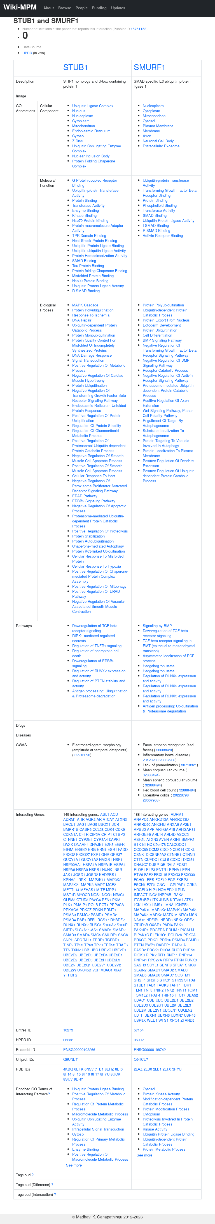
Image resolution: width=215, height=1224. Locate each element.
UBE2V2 (114, 965)
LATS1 (187, 899)
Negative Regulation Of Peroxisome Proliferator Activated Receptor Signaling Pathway (99, 485)
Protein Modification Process (166, 1109)
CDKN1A (70, 834)
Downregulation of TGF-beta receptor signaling (94, 628)
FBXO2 (69, 854)
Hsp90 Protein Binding (90, 280)
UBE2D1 (119, 949)
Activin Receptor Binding (163, 235)
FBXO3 (174, 874)
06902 (139, 1039)
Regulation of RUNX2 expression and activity (98, 673)
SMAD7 (167, 975)
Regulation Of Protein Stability (96, 425)
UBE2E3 (85, 960)
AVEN (164, 839)
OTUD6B (141, 924)
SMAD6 (154, 975)
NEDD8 (166, 919)
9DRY (78, 1079)
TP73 (98, 944)
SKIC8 (190, 965)
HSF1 (117, 859)
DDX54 (188, 859)
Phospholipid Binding (160, 205)
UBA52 (192, 995)
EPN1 (187, 869)
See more (74, 1165)
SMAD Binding (84, 260)
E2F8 (109, 844)
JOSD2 (92, 874)
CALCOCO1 (176, 844)
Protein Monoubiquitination (93, 335)
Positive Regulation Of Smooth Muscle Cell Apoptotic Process (97, 468)
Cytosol (78, 135)
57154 (139, 1030)
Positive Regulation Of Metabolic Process (98, 368)
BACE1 (69, 824)
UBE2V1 (99, 965)
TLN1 (138, 990)
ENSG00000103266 (79, 1049)
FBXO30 (188, 874)
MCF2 (111, 884)
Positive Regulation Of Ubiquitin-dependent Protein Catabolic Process (169, 475)
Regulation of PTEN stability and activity (98, 683)
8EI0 (119, 1069)
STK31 (165, 980)
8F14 (67, 1074)
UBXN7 (177, 1015)
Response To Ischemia (90, 315)
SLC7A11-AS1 (86, 929)
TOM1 (192, 990)
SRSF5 (152, 980)
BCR (115, 824)
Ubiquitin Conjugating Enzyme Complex (96, 148)
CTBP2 (119, 834)
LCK (137, 904)
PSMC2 (83, 914)
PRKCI (153, 939)
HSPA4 (119, 864)
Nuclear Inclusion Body (91, 156)
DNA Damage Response (92, 355)
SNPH (68, 939)
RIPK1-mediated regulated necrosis (93, 638)
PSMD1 (97, 914)
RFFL (91, 919)
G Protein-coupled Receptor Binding (94, 182)
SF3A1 (178, 965)
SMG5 (96, 934)
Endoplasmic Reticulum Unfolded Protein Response (99, 408)
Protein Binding (84, 200)
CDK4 (109, 829)
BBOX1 (104, 824)
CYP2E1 (86, 839)
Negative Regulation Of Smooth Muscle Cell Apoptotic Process (97, 458)
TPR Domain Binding (89, 235)
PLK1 (67, 904)
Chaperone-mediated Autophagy (98, 546)
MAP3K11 (97, 879)
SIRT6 (68, 929)
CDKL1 (191, 849)
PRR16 (165, 939)
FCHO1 (140, 879)
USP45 (189, 1015)
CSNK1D (141, 854)
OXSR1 (155, 924)
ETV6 (138, 874)
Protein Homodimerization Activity (99, 255)
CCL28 (98, 829)
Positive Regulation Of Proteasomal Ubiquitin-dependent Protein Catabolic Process (99, 445)
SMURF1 (150, 66)
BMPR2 (188, 839)
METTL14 (71, 889)
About (48, 7)
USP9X (140, 1020)
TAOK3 (163, 985)
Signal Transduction (88, 360)
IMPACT (141, 894)
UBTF (138, 1015)
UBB (85, 949)
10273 (68, 1030)
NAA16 (139, 919)
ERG (92, 849)
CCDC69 (141, 849)
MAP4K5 (141, 914)
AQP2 (90, 819)
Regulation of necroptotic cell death (95, 653)
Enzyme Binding (85, 210)
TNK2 (169, 990)
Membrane (151, 130)
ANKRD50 (142, 824)
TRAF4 (154, 995)
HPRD (27, 52)
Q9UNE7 (70, 1059)
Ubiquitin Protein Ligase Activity (98, 285)
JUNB (164, 899)
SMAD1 (105, 929)
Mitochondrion (83, 125)
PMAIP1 (80, 904)
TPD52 (109, 944)
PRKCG (140, 939)
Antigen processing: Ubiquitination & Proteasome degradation (99, 693)
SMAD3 (69, 934)
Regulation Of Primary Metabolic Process (98, 1141)
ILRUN (180, 889)
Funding (99, 7)
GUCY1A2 (89, 859)
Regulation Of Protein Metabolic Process (98, 1106)
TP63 (88, 944)
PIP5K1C (141, 934)
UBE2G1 (156, 1005)
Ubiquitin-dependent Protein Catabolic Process (94, 327)
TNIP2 (158, 990)
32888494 (150, 774)
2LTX (167, 1069)
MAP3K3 (174, 909)
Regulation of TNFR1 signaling (96, 645)
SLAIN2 (140, 970)
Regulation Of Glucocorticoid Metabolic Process (95, 433)
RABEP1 (163, 944)
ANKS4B (158, 824)
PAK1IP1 (141, 929)
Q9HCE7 (141, 1059)
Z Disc (77, 140)
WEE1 (152, 1020)
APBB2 (140, 829)
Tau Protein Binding (88, 265)
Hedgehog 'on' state (158, 665)
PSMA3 (69, 914)
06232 (68, 1039)
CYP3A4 (101, 839)
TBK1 (186, 985)
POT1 (103, 904)
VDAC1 (107, 970)
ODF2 (189, 919)
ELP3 (150, 869)
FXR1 (95, 854)
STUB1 (75, 66)
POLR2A (175, 934)
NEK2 (178, 919)
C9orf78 (159, 844)
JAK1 (67, 874)
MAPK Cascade (85, 305)
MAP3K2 (114, 879)
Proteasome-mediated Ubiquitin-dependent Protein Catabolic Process (98, 521)
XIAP (118, 970)
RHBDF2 (117, 919)
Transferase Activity (88, 205)
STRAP (190, 980)
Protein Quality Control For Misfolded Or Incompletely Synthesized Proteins (93, 345)
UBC (94, 949)
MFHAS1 (87, 889)
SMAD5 (140, 975)
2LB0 (148, 1069)
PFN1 (106, 899)
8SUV (68, 1079)
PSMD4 (69, 919)
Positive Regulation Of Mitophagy (99, 586)
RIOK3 (139, 954)
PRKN (98, 909)
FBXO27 (83, 854)
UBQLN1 (170, 1010)
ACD (114, 814)
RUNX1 (69, 924)
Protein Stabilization (88, 536)
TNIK (148, 990)
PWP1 (150, 944)
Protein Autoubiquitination (93, 541)
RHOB (177, 949)
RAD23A (179, 944)
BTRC (147, 844)
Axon (147, 135)
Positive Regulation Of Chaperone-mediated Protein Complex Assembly (100, 576)
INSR (117, 869)
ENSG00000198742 (150, 1049)
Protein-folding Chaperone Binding (99, 270)
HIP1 (153, 889)
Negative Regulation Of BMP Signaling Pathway (166, 362)
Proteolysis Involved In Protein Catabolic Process (168, 1121)
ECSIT (181, 864)
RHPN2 (189, 949)
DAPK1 (115, 839)
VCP (96, 970)
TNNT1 (180, 990)
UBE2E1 (116, 954)
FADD (123, 849)
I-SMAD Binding (156, 225)
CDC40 (166, 849)
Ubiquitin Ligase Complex (92, 105)
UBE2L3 (113, 960)
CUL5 (164, 859)
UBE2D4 (101, 954)
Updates (118, 7)
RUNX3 (191, 960)
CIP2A (95, 834)
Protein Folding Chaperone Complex (93, 163)
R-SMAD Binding (86, 290)
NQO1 (107, 894)
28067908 (167, 759)
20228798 (181, 795)
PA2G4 (95, 899)
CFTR (83, 834)
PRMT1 (110, 909)
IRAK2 (177, 894)
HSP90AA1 (72, 864)
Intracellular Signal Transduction (98, 1129)
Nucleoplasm (82, 115)
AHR (81, 819)
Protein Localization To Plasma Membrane (168, 453)
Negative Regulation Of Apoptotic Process (99, 508)
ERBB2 (81, 849)
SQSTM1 (182, 975)
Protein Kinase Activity (161, 1093)
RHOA (165, 949)
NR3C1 (119, 894)
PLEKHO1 (158, 934)
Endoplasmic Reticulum (91, 130)
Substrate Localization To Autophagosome (163, 433)
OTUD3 (82, 899)
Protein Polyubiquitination (92, 310)
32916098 (82, 754)
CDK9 (120, 829)
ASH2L (139, 839)
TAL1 (87, 939)
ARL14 (157, 834)
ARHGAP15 (165, 829)
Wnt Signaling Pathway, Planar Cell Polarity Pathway (168, 413)
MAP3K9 (190, 909)
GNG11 (163, 884)
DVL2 (171, 864)
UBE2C (105, 949)
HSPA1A (90, 864)
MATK (168, 914)
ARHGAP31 (185, 829)
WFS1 (163, 1020)
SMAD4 (83, 934)
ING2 (153, 894)
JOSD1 (79, 874)
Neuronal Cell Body (158, 140)
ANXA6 (173, 824)
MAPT (100, 884)
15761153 (138, 28)
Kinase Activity (155, 1129)
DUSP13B (157, 864)
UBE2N (69, 965)
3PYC (176, 1069)
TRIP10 (167, 995)
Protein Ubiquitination (89, 385)
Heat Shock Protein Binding (94, 240)
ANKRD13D (179, 819)
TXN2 (76, 949)
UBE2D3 (85, 954)
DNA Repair (81, 320)
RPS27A (155, 960)
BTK (137, 844)
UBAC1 (140, 1000)
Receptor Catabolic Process (165, 370)
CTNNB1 (70, 839)
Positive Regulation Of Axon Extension (166, 403)
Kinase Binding (84, 215)
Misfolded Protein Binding (93, 275)
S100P (122, 924)
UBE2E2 (70, 960)
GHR (105, 854)
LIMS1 (157, 904)
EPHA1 (175, 869)
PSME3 (192, 939)
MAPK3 (87, 884)
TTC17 (180, 995)
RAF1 (81, 919)
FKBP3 (182, 879)
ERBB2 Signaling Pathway (93, 500)
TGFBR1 (112, 939)
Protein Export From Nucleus (166, 320)
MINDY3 (181, 914)
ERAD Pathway (84, 495)
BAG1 (81, 824)
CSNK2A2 (157, 854)
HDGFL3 (141, 889)
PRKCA (189, 934)
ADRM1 (69, 819)
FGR (171, 879)
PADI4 (167, 924)
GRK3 (192, 884)
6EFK (78, 1069)
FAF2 (148, 874)
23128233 (150, 759)
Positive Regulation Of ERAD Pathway (96, 594)
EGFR (119, 844)
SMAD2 (119, 929)
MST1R (69, 894)
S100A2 (109, 924)
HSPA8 (69, 869)
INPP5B (164, 894)
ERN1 (101, 849)
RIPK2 (151, 954)
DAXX (68, 844)
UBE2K (170, 1005)
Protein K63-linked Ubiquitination (98, 551)
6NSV (89, 1069)
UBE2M (140, 1010)
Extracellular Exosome (161, 145)
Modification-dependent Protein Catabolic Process (168, 1101)
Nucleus (78, 110)
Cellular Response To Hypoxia (96, 566)
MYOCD (83, 894)
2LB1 (157, 1069)
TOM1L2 (141, 995)
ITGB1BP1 (142, 899)
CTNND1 (190, 854)
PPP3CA (116, 904)
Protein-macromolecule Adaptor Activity (97, 228)
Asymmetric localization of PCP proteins (169, 658)
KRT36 (175, 899)
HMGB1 (105, 859)
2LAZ (138, 1069)
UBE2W (69, 970)
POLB (93, 904)
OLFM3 (69, 899)
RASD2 (140, 949)
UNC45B (84, 970)
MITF (100, 889)
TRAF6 (122, 944)
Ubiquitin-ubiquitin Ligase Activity (99, 250)
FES (150, 879)
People (82, 7)
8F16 (86, 1074)
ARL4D (170, 834)
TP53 (78, 944)
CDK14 (178, 849)
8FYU (104, 1074)
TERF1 (98, 939)
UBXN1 (150, 1015)
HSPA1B (105, 864)
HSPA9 (82, 869)
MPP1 (111, 889)
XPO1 (174, 1020)
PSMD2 (110, 914)
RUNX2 (82, 924)
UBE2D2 (70, 954)
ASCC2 (183, 834)
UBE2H (100, 960)
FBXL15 (160, 874)
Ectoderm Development (162, 325)
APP (151, 829)
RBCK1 (153, 949)
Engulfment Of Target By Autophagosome (163, 423)
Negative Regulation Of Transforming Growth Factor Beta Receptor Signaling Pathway (99, 395)
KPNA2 (69, 879)
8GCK (115, 1074)
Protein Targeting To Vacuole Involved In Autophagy (166, 443)
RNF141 (140, 960)
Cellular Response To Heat (93, 475)
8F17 (95, 1074)
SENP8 (166, 965)
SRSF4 (140, 980)
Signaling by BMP (157, 625)
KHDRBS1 (107, 874)
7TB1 (99, 1069)
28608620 (164, 749)
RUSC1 (96, 924)
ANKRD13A (159, 819)
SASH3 (140, 965)
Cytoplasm (81, 120)
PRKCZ (86, 909)
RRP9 (168, 960)
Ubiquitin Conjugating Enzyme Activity (96, 1121)
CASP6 (86, 829)
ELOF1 (139, 869)
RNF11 (172, 954)
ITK (155, 899)
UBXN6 (164, 1015)
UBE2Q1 (83, 965)
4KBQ (68, 1069)
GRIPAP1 (178, 884)
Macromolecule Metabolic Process (100, 1114)
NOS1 (96, 894)
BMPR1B (70, 829)
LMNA (168, 904)
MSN (193, 914)
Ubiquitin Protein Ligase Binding (98, 245)
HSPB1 (95, 869)
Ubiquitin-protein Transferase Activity (95, 193)
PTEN (139, 944)
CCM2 (154, 849)
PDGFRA (157, 929)
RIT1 (161, 954)
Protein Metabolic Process (164, 1149)
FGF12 (161, 879)
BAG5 (92, 824)
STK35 (177, 980)
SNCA (123, 934)
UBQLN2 (185, 1010)
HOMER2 (166, 889)
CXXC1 (176, 859)
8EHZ (109, 1069)
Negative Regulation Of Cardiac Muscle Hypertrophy (97, 378)
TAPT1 (175, 985)
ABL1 (104, 814)
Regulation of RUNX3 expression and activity (169, 698)
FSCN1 (140, 884)
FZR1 (151, 884)
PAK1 (178, 924)
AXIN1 (175, 839)
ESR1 (112, 849)
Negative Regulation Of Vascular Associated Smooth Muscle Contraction (98, 606)
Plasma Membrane (158, 125)
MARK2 (155, 914)
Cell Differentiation (157, 335)
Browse (64, 7)
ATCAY (108, 819)
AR (99, 819)
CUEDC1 (151, 859)
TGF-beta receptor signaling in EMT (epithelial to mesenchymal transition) (169, 645)
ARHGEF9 (142, 834)
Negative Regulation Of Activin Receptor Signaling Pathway (168, 378)
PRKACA (70, 909)
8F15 (77, 1074)
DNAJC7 (141, 864)
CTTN (138, 859)
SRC (78, 939)
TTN (66, 949)
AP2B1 (185, 824)
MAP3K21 (71, 884)
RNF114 (185, 954)
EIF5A (68, 849)
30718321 (189, 764)
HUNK (107, 869)
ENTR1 (162, 869)
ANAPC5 (141, 819)
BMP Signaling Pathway (162, 340)
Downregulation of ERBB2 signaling (93, 663)
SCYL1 (152, 965)
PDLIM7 (172, 929)
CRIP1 (106, 834)
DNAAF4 (81, 844)
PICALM (187, 929)
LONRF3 (181, 904)
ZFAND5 (187, 1020)
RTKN (179, 960)
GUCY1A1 (71, 859)
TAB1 (151, 985)
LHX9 (146, 904)
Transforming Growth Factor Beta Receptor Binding (170, 193)
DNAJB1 (97, 844)
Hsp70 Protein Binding (90, 220)
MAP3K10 (142, 909)
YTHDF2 (70, 975)
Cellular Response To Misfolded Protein (97, 558)
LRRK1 (82, 879)
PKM (116, 899)
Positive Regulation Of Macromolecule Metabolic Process (100, 1156)
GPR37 (116, 854)
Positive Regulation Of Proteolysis (100, 531)
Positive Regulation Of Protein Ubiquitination (96, 418)
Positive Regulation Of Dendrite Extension (168, 463)
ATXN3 (121, 819)
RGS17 (103, 919)
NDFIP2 (152, 919)
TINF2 (68, 944)
